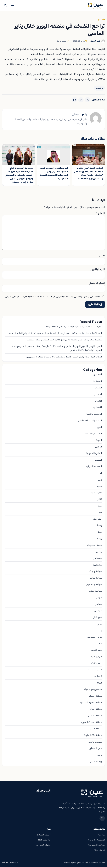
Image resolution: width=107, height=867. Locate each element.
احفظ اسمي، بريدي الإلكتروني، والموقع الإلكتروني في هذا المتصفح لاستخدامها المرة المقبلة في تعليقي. (52, 296)
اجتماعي (98, 394)
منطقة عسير (96, 728)
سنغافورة (97, 564)
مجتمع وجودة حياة (93, 689)
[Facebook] (81, 99)
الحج (99, 427)
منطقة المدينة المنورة (91, 722)
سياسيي (98, 610)
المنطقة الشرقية (94, 466)
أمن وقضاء (97, 381)
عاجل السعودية (94, 637)
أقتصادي (97, 374)
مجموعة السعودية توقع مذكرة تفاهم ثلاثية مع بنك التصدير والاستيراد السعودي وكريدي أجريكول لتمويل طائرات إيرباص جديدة (19, 175)
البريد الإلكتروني (96, 269)
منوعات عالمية (95, 741)
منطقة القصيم (95, 715)
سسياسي (97, 558)
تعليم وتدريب (96, 492)
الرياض (98, 446)
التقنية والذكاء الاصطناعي (90, 420)
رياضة (99, 538)
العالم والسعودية (94, 453)
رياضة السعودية (94, 545)
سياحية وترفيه (95, 591)
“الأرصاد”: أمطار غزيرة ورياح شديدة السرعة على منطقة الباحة (74, 326)
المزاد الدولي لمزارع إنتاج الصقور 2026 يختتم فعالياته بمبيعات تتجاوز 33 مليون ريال (63, 356)
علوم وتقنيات (96, 656)
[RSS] (102, 818)
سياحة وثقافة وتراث (93, 584)
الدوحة (99, 440)
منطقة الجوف (95, 696)
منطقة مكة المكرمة (93, 735)
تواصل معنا (99, 849)
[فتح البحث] (5, 6)
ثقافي (99, 499)
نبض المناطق (95, 748)
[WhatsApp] (74, 99)
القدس (98, 459)
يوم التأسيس (96, 761)
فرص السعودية (94, 669)
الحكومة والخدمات (93, 433)
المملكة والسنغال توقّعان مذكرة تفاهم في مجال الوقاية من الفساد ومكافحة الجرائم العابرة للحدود (55, 333)
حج (100, 512)
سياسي (98, 604)
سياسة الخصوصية (96, 844)
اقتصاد (98, 400)
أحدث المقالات (43, 834)
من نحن (101, 834)
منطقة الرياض (95, 709)
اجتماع (98, 387)
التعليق (100, 213)
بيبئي (99, 486)
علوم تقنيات (96, 650)
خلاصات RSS (44, 839)
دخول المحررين (43, 844)
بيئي (100, 479)
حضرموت (97, 518)
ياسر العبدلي (95, 41)
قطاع (99, 682)
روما (100, 532)
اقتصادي (101, 20)
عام (100, 643)
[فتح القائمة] (12, 6)
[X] (87, 99)
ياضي (99, 755)
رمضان (99, 525)
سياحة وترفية (95, 571)
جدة (100, 505)
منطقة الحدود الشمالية (91, 702)
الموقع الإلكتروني (97, 283)
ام (101, 473)
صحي (99, 623)
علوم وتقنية (96, 663)
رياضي (99, 551)
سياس (99, 597)
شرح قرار (97, 617)
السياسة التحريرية (96, 839)
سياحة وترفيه (95, 578)
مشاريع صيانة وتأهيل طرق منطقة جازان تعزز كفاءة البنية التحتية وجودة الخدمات (64, 339)
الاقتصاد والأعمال (93, 414)
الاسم (101, 255)
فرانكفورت (99, 88)
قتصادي (98, 676)
